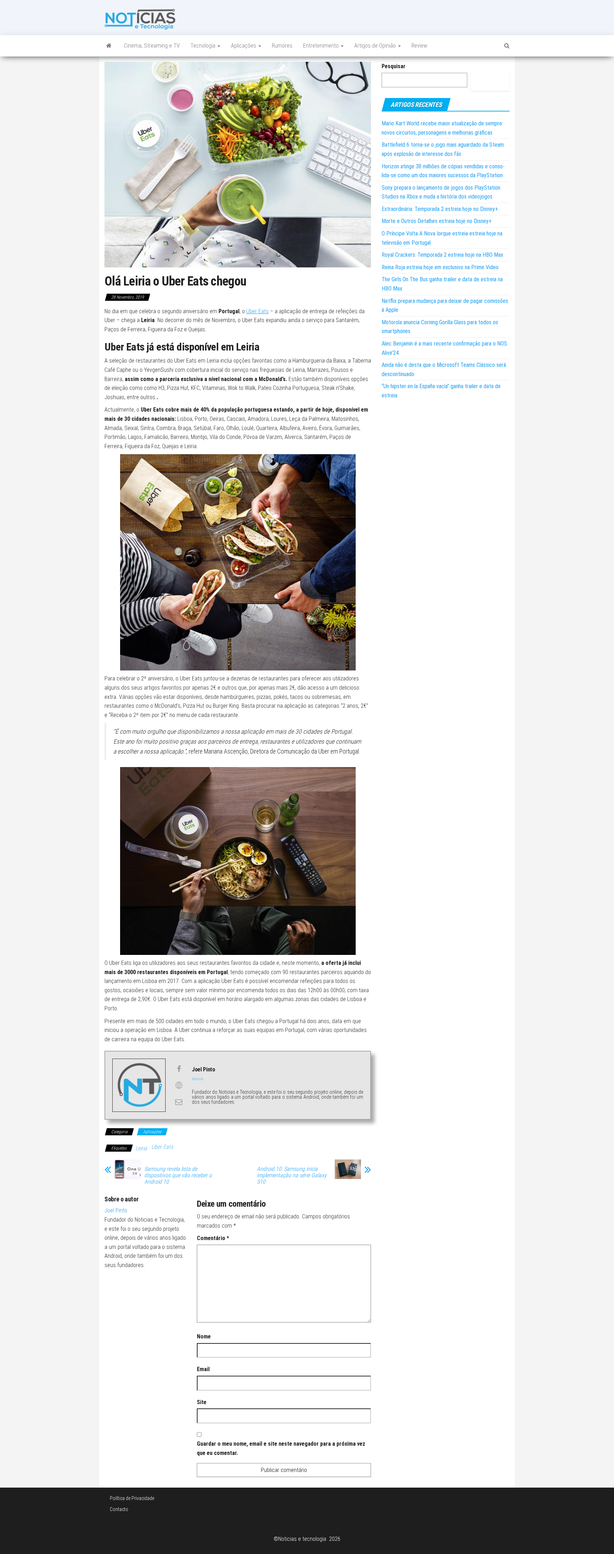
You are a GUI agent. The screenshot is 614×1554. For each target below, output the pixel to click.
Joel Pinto (115, 1210)
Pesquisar (393, 66)
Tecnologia (203, 45)
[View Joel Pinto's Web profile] (179, 1085)
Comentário (213, 1238)
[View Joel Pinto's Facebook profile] (179, 1069)
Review (419, 45)
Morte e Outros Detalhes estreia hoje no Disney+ (437, 221)
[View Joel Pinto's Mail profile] (179, 1102)
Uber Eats (257, 311)
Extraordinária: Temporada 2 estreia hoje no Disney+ (440, 209)
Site (201, 1402)
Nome (204, 1336)
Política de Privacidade (132, 1498)
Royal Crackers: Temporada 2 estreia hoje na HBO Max (442, 254)
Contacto (119, 1509)
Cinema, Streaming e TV (152, 45)
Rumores (282, 45)
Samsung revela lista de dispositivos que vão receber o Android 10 (178, 1175)
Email (203, 1369)
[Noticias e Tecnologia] (109, 45)
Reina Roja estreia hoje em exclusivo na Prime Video (440, 267)
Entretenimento (321, 45)
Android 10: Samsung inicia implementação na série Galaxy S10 (292, 1175)
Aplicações (244, 45)
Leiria (141, 1148)
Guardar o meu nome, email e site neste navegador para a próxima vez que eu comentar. (281, 1448)
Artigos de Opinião (375, 45)
